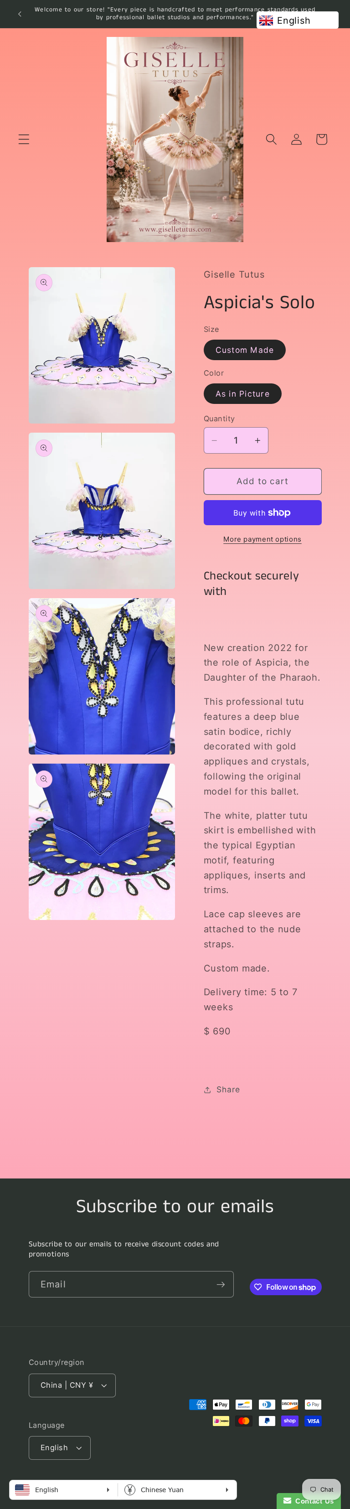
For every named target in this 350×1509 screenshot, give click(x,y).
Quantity (219, 418)
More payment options (262, 539)
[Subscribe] (220, 1284)
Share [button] (228, 1089)
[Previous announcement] (20, 14)
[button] (23, 139)
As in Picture (243, 393)
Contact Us (312, 1501)
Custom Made (245, 350)
